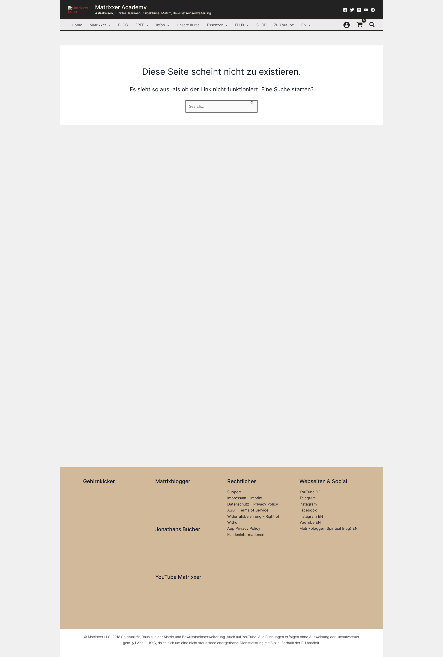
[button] (108, 24)
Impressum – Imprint (245, 498)
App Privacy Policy (243, 528)
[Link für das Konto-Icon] (346, 24)
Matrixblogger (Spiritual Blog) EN (328, 528)
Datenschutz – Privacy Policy (252, 504)
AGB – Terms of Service (247, 510)
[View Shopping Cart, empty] (360, 25)
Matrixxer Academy (121, 7)
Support (234, 492)
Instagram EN (311, 516)
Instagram (308, 504)
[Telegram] (373, 10)
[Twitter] (352, 10)
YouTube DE (310, 492)
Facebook (308, 510)
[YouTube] (366, 10)
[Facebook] (345, 10)
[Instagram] (359, 10)
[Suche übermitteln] (252, 102)
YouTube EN (310, 522)
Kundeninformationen (245, 534)
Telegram (307, 498)
